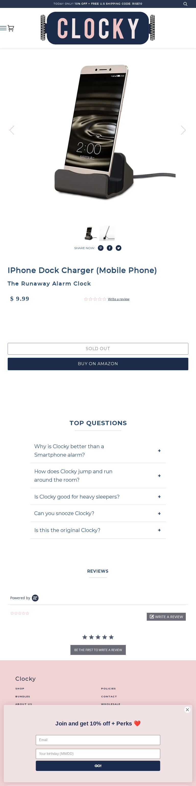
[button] (166, 617)
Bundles (22, 696)
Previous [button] (15, 130)
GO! (98, 765)
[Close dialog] (187, 709)
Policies (108, 688)
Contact (109, 696)
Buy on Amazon (98, 363)
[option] (98, 131)
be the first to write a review (98, 650)
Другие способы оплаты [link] (98, 324)
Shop (19, 688)
